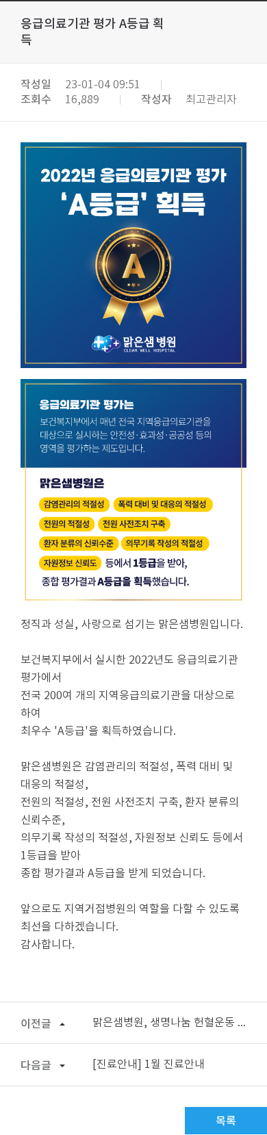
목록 (226, 1121)
